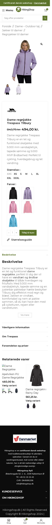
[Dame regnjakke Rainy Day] (37, 375)
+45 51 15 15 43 (26, 477)
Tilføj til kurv (28, 232)
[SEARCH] (45, 18)
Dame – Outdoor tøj (27, 26)
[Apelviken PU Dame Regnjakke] (13, 367)
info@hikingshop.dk (25, 484)
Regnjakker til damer (15, 34)
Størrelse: (13, 169)
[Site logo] (26, 10)
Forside (6, 26)
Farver (11, 184)
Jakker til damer (12, 30)
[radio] (9, 174)
